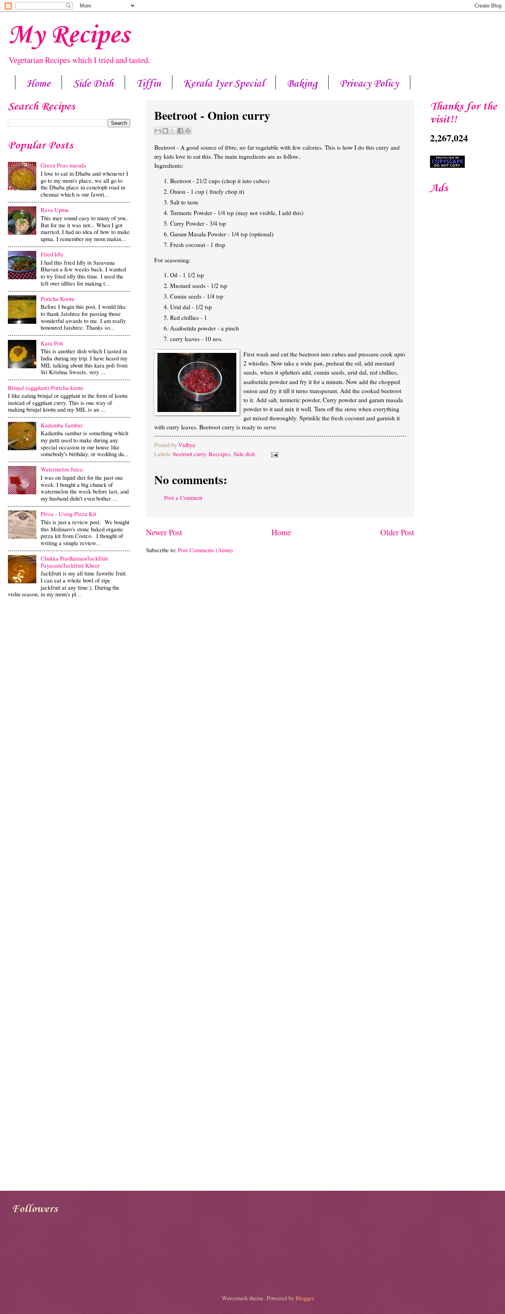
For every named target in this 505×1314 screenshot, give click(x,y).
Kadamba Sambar (61, 425)
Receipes (219, 454)
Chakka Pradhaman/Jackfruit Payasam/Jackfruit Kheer (74, 561)
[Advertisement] (69, 663)
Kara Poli (52, 343)
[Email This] (158, 131)
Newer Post (164, 532)
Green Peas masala (63, 165)
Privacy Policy (369, 84)
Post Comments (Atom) (205, 550)
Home (38, 84)
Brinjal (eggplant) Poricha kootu (45, 388)
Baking (302, 84)
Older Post (397, 532)
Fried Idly (52, 254)
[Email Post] (273, 454)
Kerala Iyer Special (223, 84)
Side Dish (93, 84)
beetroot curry (189, 454)
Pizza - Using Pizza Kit (68, 514)
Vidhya (186, 445)
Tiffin (148, 84)
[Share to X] (173, 131)
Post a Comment (183, 497)
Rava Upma (55, 209)
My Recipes (68, 35)
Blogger (305, 1298)
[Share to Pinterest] (188, 131)
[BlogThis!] (165, 131)
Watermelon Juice (62, 469)
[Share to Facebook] (180, 131)
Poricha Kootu (57, 299)
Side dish (244, 454)
